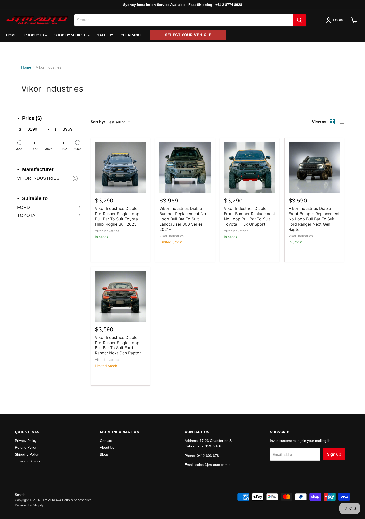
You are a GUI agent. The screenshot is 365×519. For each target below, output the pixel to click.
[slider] (19, 142)
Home (11, 35)
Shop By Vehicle (70, 35)
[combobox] (183, 20)
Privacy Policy (25, 441)
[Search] (299, 20)
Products (34, 35)
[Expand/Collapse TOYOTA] (77, 215)
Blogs (104, 454)
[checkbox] (48, 178)
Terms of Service (28, 461)
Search (20, 495)
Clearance (132, 35)
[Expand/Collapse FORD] (77, 207)
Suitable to (35, 198)
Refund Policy (25, 447)
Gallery (105, 35)
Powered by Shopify (29, 505)
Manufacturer (38, 169)
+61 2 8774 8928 (228, 5)
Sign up (334, 454)
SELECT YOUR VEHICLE (188, 34)
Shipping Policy (27, 454)
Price (32, 118)
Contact (106, 441)
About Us (107, 447)
